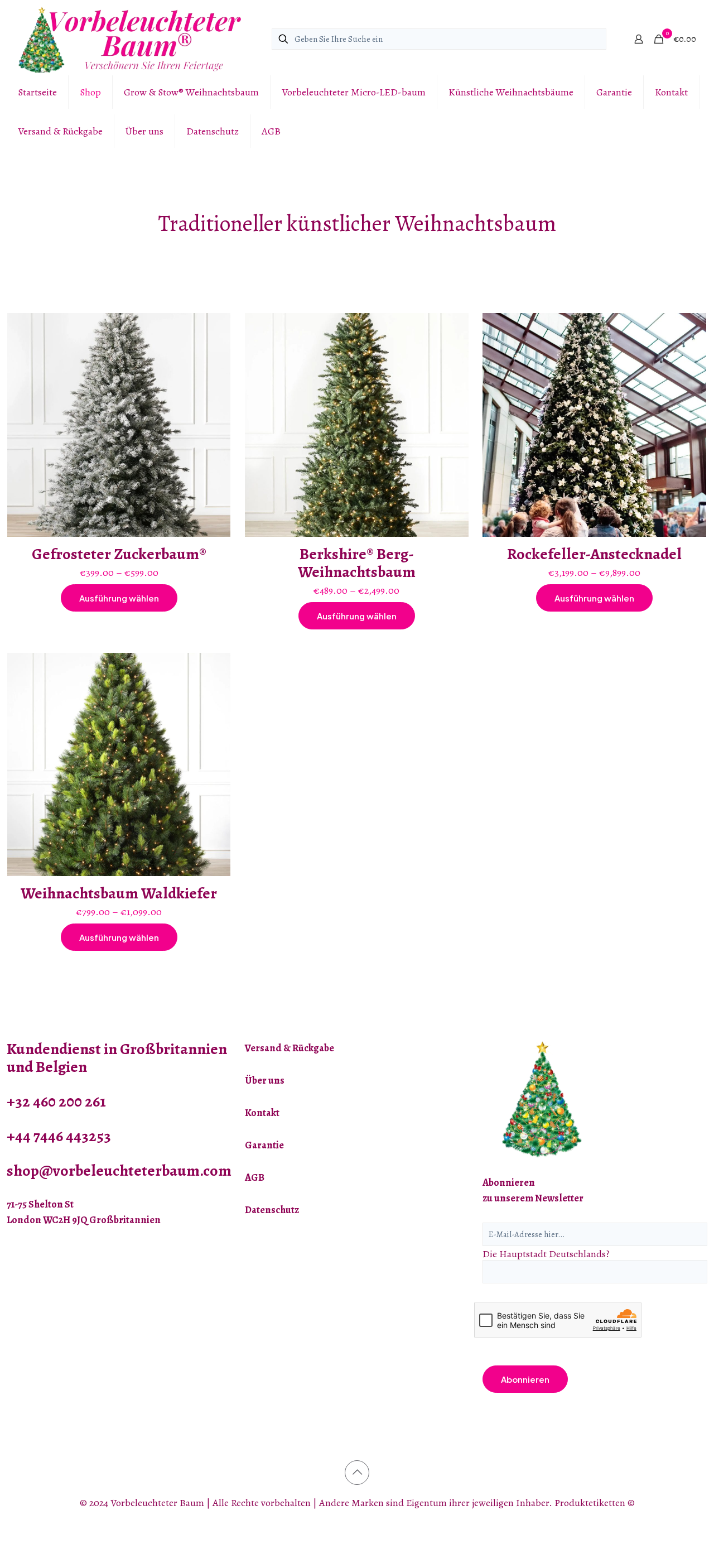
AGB (254, 1177)
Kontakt (262, 1112)
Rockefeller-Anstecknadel (594, 554)
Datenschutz (272, 1209)
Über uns (264, 1080)
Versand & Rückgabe (289, 1048)
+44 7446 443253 (59, 1136)
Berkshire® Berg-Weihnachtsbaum (357, 563)
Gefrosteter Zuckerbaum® (119, 554)
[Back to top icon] (357, 1472)
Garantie (264, 1145)
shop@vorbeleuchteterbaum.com (119, 1170)
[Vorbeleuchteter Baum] (129, 39)
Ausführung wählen (119, 598)
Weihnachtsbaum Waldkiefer (119, 893)
